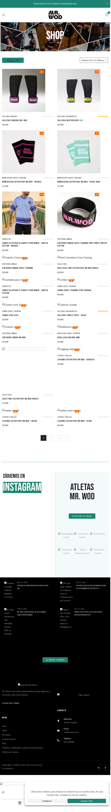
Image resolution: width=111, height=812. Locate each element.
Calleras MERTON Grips (70, 120)
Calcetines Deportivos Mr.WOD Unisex (20, 398)
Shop (4, 730)
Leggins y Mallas (64, 355)
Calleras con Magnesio (67, 311)
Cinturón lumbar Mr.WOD (14, 337)
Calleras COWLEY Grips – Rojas (71, 315)
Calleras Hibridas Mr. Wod (14, 120)
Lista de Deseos (9, 739)
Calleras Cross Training (10, 703)
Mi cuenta (6, 735)
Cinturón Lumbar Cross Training (17, 268)
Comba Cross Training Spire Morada (74, 290)
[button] (107, 14)
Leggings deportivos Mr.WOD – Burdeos (76, 359)
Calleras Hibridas (10, 116)
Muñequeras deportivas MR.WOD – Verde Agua (78, 182)
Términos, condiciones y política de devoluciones (22, 748)
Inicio (51, 42)
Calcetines (62, 264)
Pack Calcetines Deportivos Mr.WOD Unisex (78, 268)
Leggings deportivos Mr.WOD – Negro (19, 421)
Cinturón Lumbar (64, 239)
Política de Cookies (10, 752)
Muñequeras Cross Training (14, 178)
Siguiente (67, 438)
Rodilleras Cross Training (68, 333)
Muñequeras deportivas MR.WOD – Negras (21, 182)
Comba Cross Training (66, 286)
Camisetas (6, 239)
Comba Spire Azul (10, 315)
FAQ (4, 743)
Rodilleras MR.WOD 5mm (68, 337)
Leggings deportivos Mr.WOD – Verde (74, 421)
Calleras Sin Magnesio (67, 116)
